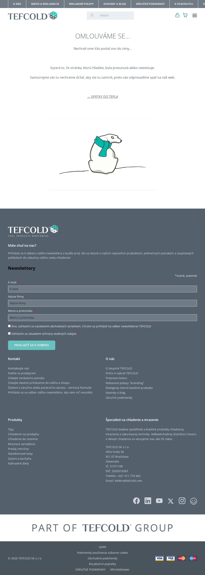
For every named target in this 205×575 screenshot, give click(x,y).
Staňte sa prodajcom (22, 373)
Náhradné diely (18, 463)
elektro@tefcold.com (128, 481)
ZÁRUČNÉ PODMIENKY (90, 569)
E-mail (13, 282)
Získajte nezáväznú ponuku (26, 378)
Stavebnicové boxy (20, 453)
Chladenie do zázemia (23, 439)
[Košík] (185, 15)
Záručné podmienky (119, 398)
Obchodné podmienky (102, 558)
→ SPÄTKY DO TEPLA (102, 96)
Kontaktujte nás (18, 368)
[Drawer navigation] (194, 15)
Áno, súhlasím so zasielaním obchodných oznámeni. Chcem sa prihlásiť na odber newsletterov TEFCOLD (82, 326)
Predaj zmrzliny (18, 449)
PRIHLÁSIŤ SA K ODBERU (31, 345)
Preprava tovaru (116, 378)
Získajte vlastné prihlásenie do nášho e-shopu (39, 383)
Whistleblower (120, 569)
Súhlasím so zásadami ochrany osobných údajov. (45, 334)
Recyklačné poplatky (102, 564)
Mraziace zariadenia (21, 444)
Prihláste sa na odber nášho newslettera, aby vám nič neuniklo (50, 392)
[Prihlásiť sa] (177, 15)
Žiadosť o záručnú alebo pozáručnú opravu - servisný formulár (50, 387)
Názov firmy (16, 296)
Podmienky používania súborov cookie (102, 553)
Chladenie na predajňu (23, 434)
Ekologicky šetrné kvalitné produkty (129, 388)
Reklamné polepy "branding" (125, 383)
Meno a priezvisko (21, 311)
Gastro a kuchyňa (19, 458)
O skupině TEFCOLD (119, 368)
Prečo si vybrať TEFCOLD (122, 373)
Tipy (11, 429)
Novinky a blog (115, 392)
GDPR (102, 547)
